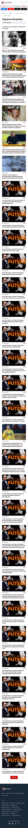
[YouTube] (11, 9)
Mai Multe (14, 777)
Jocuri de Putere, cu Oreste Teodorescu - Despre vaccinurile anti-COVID (13, 249)
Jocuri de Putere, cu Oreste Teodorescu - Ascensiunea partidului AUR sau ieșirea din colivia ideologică (14, 571)
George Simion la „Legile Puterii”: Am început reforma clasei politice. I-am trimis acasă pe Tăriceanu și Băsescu (12, 445)
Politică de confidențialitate (19, 793)
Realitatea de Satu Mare (6, 815)
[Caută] (22, 2)
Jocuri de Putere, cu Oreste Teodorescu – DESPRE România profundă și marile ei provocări (13, 321)
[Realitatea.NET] (6, 3)
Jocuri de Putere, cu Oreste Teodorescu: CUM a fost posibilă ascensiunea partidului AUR (13, 495)
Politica (24, 441)
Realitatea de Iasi (13, 813)
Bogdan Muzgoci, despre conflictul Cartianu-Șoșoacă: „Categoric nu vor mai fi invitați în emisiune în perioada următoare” (13, 127)
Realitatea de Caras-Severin (7, 809)
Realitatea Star (12, 803)
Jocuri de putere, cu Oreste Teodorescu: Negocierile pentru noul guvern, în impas (13, 420)
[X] (17, 9)
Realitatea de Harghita (17, 809)
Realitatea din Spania (16, 815)
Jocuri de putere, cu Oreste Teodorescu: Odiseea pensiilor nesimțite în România (13, 772)
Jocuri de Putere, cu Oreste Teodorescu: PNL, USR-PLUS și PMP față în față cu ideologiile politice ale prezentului (13, 672)
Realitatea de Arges (5, 813)
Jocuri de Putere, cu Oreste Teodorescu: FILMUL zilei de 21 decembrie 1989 (13, 346)
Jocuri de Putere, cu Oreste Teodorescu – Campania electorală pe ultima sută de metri (13, 646)
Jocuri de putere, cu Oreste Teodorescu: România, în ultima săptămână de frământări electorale (13, 697)
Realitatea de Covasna (6, 807)
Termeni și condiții (9, 793)
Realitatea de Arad (15, 811)
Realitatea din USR (14, 805)
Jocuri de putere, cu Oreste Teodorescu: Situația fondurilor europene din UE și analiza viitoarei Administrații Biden (13, 520)
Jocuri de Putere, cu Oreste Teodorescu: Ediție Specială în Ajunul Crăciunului (13, 273)
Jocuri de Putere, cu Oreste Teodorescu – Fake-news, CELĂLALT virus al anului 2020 (13, 297)
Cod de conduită (5, 795)
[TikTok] (24, 9)
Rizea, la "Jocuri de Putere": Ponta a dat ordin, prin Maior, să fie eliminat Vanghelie (14, 51)
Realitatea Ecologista (21, 803)
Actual (24, 48)
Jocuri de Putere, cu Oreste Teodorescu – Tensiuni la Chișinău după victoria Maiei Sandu (13, 621)
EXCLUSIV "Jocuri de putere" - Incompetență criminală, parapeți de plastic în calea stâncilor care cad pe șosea (12, 177)
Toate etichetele (8, 22)
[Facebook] (4, 9)
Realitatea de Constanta (6, 811)
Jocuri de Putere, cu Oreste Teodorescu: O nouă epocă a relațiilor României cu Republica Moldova (13, 201)
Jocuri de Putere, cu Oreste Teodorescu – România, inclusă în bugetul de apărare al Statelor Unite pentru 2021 (13, 396)
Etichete (10, 13)
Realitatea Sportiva (5, 803)
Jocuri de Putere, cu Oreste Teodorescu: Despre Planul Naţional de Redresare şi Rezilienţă (13, 722)
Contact (3, 793)
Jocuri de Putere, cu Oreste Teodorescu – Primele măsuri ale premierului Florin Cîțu (13, 226)
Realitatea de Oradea (15, 807)
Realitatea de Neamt (5, 805)
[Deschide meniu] (25, 2)
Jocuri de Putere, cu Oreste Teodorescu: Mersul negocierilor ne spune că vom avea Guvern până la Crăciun (13, 370)
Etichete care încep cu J (20, 13)
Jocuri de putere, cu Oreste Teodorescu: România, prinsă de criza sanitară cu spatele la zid (13, 747)
